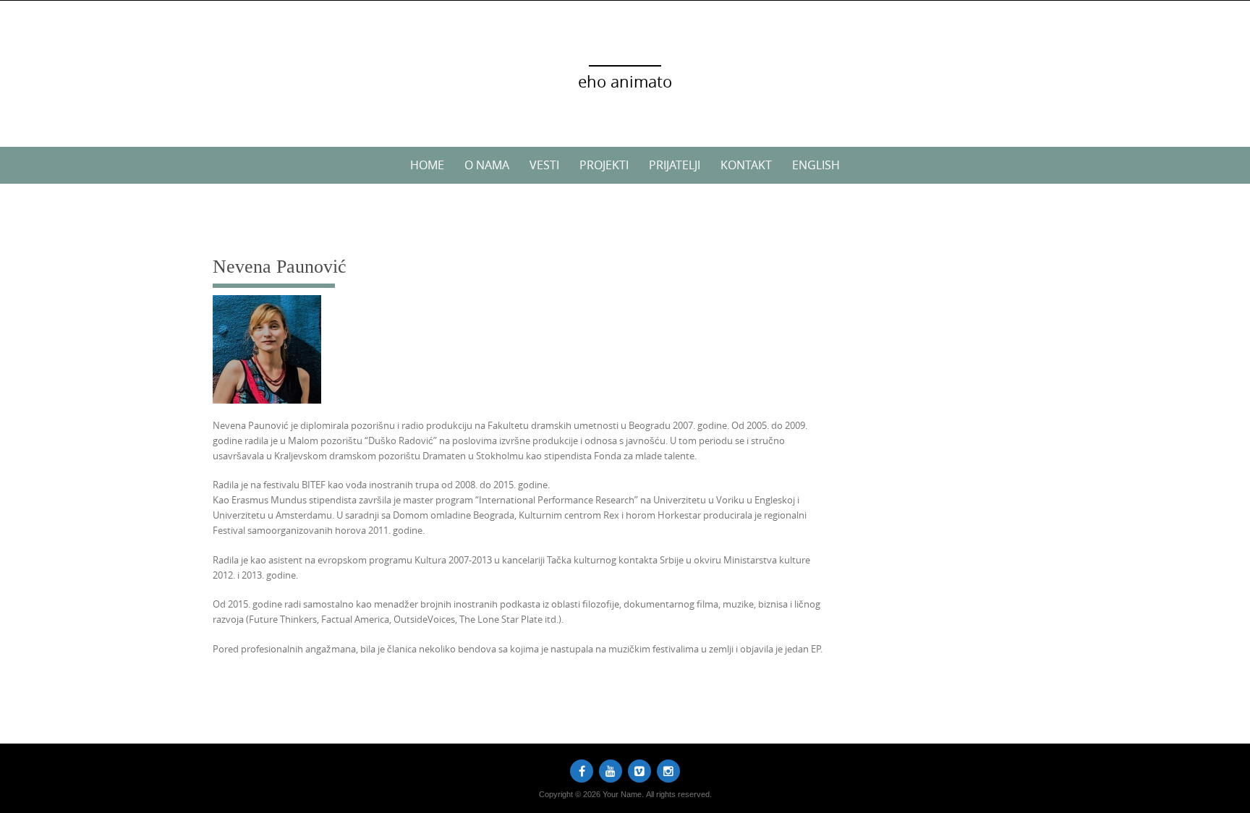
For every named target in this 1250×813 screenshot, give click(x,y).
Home (427, 165)
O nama (486, 165)
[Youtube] (610, 771)
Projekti (604, 165)
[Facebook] (581, 771)
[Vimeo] (639, 771)
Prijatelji (674, 165)
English (816, 165)
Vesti (544, 165)
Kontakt (746, 165)
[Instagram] (668, 771)
